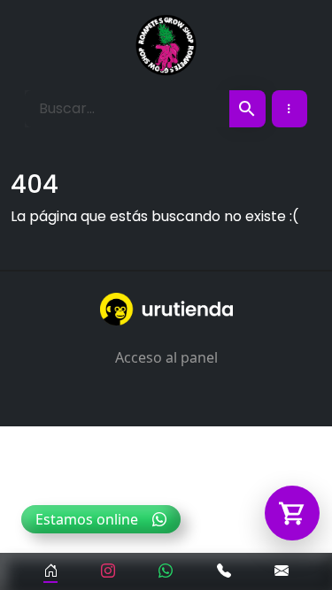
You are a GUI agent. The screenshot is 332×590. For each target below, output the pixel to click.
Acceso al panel (166, 357)
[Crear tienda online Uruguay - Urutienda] (166, 309)
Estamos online (86, 519)
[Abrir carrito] (292, 513)
